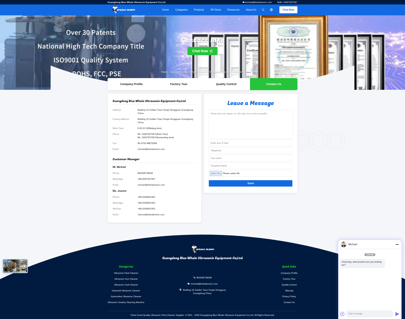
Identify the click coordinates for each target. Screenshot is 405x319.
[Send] (397, 313)
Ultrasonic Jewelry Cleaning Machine (126, 302)
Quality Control (226, 84)
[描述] (271, 9)
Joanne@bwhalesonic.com (151, 214)
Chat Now (288, 9)
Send (250, 183)
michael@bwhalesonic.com (258, 2)
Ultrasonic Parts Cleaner (126, 273)
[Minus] (397, 244)
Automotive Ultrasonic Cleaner (126, 296)
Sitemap (289, 290)
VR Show (215, 9)
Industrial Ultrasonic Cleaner (126, 290)
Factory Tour (178, 84)
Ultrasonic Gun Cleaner (126, 279)
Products (199, 9)
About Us (251, 9)
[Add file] (342, 313)
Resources (233, 9)
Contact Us (273, 84)
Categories (181, 9)
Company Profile (289, 273)
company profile (131, 84)
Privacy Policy (289, 296)
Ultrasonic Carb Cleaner (126, 284)
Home (165, 9)
